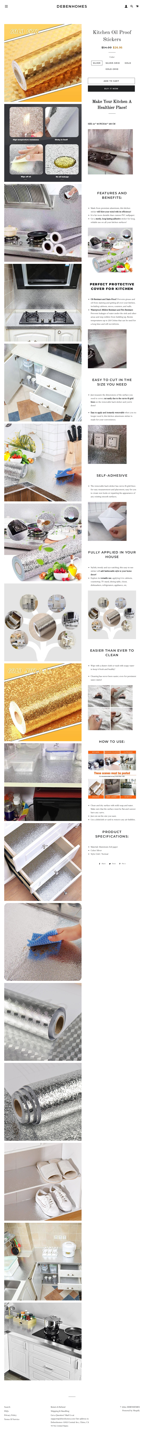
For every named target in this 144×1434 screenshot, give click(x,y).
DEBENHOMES (72, 6)
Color (112, 57)
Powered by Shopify (131, 1410)
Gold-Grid (112, 69)
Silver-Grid (113, 63)
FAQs (6, 1411)
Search (7, 1407)
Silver (97, 63)
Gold (128, 63)
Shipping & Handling (60, 1411)
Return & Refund (58, 1407)
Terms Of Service (11, 1419)
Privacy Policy (10, 1415)
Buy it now (111, 88)
